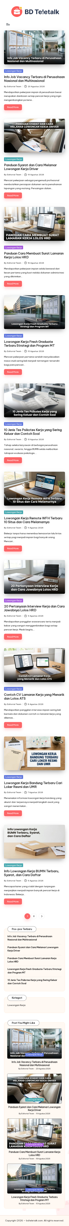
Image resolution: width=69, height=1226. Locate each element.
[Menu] (8, 24)
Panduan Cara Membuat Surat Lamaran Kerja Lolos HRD (34, 255)
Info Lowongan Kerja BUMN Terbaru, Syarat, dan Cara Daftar (31, 873)
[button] (42, 916)
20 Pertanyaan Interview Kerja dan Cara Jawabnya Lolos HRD (34, 608)
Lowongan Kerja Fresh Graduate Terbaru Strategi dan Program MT (29, 343)
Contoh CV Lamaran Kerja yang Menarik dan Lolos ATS (34, 696)
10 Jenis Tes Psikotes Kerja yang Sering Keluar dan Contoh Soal (33, 432)
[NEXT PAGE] (42, 916)
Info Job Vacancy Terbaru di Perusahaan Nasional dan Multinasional (34, 79)
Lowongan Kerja (13, 71)
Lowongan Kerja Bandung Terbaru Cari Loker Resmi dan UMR (33, 785)
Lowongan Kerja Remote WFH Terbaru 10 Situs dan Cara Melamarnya (33, 520)
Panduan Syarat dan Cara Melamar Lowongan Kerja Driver (30, 167)
